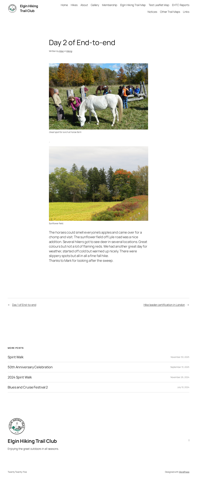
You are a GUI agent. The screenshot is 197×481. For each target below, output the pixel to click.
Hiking (69, 51)
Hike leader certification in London (164, 305)
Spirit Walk (16, 357)
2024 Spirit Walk (20, 377)
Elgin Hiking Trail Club (29, 8)
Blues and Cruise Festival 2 (28, 387)
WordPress (184, 471)
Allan (61, 51)
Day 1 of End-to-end (24, 305)
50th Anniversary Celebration (30, 367)
